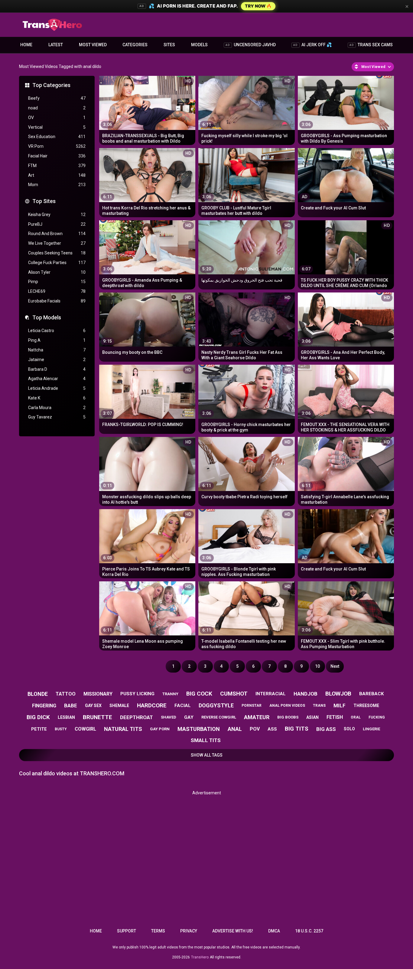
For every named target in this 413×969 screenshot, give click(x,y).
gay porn (160, 729)
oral (356, 717)
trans (319, 705)
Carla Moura (57, 407)
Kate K (57, 398)
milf (339, 706)
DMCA (274, 931)
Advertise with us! (232, 931)
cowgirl (85, 729)
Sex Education (57, 136)
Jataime (57, 359)
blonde (38, 694)
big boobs (287, 717)
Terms (158, 931)
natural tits (123, 729)
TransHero (200, 957)
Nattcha (57, 349)
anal (235, 729)
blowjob (338, 693)
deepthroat (136, 717)
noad (57, 107)
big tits (296, 728)
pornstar (252, 705)
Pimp (57, 281)
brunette (97, 717)
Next (334, 666)
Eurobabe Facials (57, 301)
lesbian (66, 717)
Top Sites (44, 201)
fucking (377, 717)
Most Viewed (93, 44)
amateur (256, 717)
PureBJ (57, 224)
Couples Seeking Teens (57, 252)
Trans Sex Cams (371, 44)
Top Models (46, 317)
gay (188, 717)
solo (349, 728)
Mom (57, 184)
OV (57, 117)
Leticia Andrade (57, 388)
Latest (55, 44)
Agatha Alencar (57, 378)
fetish (335, 717)
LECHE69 (57, 291)
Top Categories (51, 85)
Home (26, 44)
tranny (170, 694)
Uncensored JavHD (251, 44)
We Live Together (57, 243)
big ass (326, 729)
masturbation (198, 729)
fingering (44, 706)
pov (255, 729)
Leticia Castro (57, 330)
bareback (371, 693)
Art (57, 175)
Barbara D (57, 369)
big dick (38, 717)
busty (61, 729)
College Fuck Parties (57, 262)
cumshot (234, 693)
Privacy (188, 931)
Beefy (57, 98)
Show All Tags (207, 755)
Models (199, 44)
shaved (168, 717)
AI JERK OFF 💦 (312, 44)
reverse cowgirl (218, 717)
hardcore (152, 705)
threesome (366, 705)
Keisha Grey (57, 214)
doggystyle (216, 705)
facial (182, 705)
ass (272, 729)
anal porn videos (287, 705)
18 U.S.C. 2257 (309, 931)
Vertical (57, 127)
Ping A (57, 340)
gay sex (93, 705)
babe (70, 706)
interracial (270, 693)
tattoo (66, 694)
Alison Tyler (57, 272)
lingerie (371, 729)
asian (312, 717)
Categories (135, 44)
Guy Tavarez (57, 417)
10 (317, 666)
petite (39, 729)
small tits (206, 740)
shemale (119, 705)
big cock (199, 693)
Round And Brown (57, 233)
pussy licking (137, 693)
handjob (305, 694)
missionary (97, 694)
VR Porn (57, 146)
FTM (57, 165)
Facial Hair (57, 155)
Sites (169, 44)
